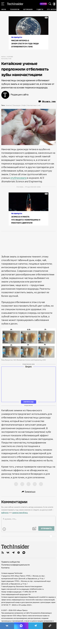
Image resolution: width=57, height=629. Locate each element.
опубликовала (18, 178)
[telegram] (13, 552)
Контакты (5, 568)
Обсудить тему (49, 101)
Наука (3, 56)
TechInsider (15, 4)
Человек (10, 56)
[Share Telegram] (35, 625)
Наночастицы (32, 105)
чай (39, 105)
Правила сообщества (10, 562)
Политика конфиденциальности (15, 565)
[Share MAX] (21, 625)
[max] (24, 552)
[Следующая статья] (28, 536)
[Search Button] (50, 3)
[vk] (8, 552)
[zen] (18, 552)
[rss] (2, 552)
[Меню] (2, 3)
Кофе (24, 105)
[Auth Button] (54, 3)
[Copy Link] (50, 625)
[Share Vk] (7, 625)
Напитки (8, 105)
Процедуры (17, 105)
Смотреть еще (28, 402)
